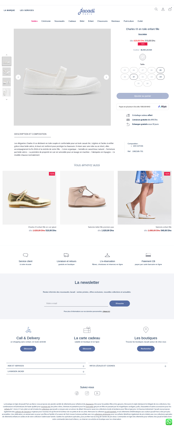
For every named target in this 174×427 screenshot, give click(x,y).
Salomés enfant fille (163, 227)
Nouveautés (60, 21)
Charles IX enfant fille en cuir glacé (42, 227)
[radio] (125, 70)
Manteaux (115, 21)
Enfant (91, 21)
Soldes (34, 21)
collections (45, 409)
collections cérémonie (102, 414)
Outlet (140, 21)
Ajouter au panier (142, 96)
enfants (7, 409)
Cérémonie (46, 21)
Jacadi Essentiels (110, 412)
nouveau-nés (45, 406)
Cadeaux (72, 21)
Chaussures (102, 21)
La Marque (9, 10)
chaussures (89, 404)
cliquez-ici (106, 311)
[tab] (32, 134)
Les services (27, 10)
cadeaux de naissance (23, 412)
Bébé (82, 21)
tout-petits (89, 406)
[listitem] (6, 61)
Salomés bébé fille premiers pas (101, 227)
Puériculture (129, 21)
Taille (142, 64)
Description (142, 34)
